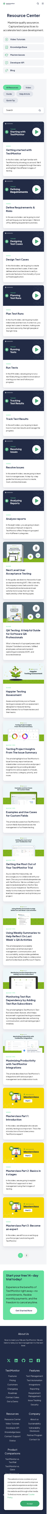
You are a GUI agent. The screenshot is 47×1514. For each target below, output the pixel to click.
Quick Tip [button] (10, 100)
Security (34, 1404)
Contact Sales (12, 1397)
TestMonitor (12, 1370)
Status (12, 1440)
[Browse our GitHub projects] (23, 1360)
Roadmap (12, 1393)
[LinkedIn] (16, 1360)
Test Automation (34, 1380)
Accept (30, 1503)
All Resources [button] (12, 87)
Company (34, 1413)
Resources (12, 1413)
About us (34, 1419)
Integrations (34, 1384)
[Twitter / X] (9, 1360)
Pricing (12, 1380)
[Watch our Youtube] (31, 1360)
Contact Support (13, 1436)
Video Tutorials (12, 1423)
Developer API (12, 1427)
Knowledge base (12, 1432)
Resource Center (13, 1419)
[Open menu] (42, 3)
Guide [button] (9, 94)
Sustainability (34, 1423)
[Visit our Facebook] (38, 1360)
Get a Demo (12, 1401)
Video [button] (28, 87)
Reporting (34, 1388)
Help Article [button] (24, 94)
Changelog (12, 1388)
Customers (12, 1384)
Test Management (34, 1376)
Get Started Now (24, 1310)
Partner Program (34, 1435)
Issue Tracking (34, 1400)
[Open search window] (38, 3)
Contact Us (34, 1439)
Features (12, 1376)
